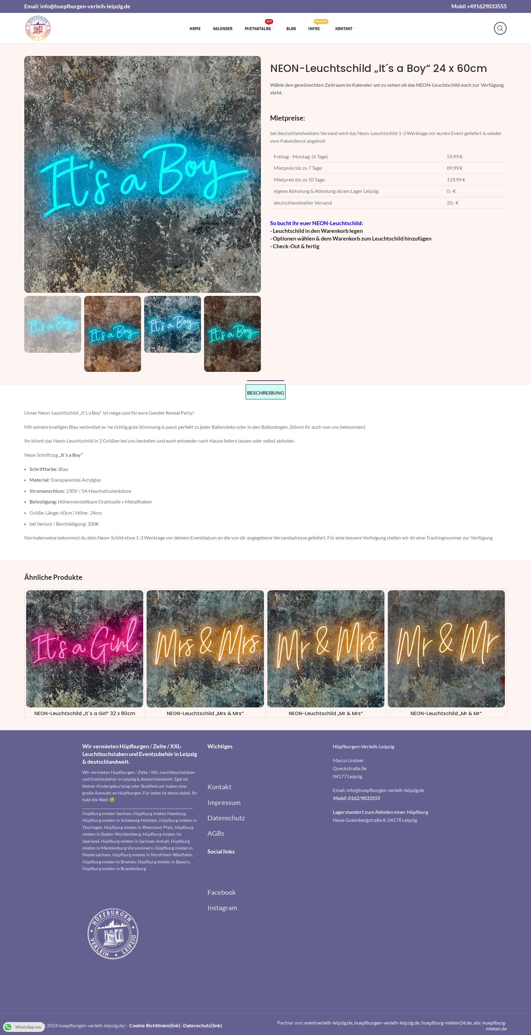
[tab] (266, 392)
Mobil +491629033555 (479, 6)
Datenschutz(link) (202, 1025)
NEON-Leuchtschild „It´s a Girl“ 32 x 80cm (84, 713)
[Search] (500, 28)
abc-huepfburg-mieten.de (490, 1025)
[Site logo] (38, 27)
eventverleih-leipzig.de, (329, 1022)
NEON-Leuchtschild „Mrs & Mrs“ (205, 713)
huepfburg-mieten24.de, (447, 1022)
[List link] (265, 786)
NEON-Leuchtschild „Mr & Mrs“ (326, 713)
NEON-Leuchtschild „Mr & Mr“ (446, 713)
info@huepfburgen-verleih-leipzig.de (85, 6)
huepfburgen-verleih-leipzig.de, (387, 1022)
